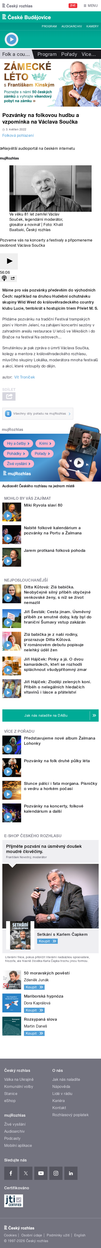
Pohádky (14, 453)
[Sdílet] (12, 278)
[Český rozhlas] (17, 5)
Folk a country (18, 54)
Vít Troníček (24, 377)
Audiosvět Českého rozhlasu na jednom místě (38, 486)
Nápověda (61, 1086)
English (79, 1235)
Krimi (43, 443)
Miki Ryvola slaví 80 (43, 505)
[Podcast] (4, 278)
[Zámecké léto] (50, 83)
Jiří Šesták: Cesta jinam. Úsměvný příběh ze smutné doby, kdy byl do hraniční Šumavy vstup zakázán (58, 616)
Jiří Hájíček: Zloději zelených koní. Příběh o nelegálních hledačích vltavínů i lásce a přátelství (57, 687)
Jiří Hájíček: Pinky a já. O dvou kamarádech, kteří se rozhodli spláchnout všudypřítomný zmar (55, 664)
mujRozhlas (12, 429)
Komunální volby (18, 1086)
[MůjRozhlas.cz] (9, 159)
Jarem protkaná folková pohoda (54, 550)
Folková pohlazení (18, 135)
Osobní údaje (31, 1235)
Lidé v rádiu (62, 1093)
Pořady (69, 54)
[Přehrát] (9, 261)
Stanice (10, 1093)
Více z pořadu (19, 731)
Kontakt (59, 1108)
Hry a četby (16, 443)
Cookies (10, 1235)
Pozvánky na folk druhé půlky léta (57, 760)
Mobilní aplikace (18, 1145)
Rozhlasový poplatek (70, 1115)
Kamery (92, 26)
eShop (10, 1100)
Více (89, 54)
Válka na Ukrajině (19, 1079)
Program (49, 26)
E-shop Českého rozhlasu (33, 836)
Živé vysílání (17, 464)
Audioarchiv (72, 26)
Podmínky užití (58, 1235)
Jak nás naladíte (66, 1079)
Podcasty (12, 1138)
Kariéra (58, 1100)
